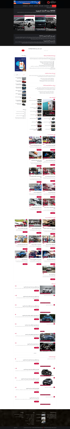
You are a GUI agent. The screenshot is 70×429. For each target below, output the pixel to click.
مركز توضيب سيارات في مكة (50, 244)
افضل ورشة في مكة (41, 5)
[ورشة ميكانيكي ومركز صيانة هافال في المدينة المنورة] (24, 85)
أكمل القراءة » (52, 279)
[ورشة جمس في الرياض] (53, 126)
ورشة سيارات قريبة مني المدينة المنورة (30, 423)
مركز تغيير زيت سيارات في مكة (36, 244)
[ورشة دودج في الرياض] (40, 104)
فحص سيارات (33, 419)
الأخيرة (24, 74)
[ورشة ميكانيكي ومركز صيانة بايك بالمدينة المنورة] (19, 23)
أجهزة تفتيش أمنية (36, 5)
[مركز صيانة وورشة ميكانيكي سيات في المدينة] (24, 91)
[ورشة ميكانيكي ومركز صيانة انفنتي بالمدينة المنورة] (51, 23)
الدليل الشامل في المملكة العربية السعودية (18, 414)
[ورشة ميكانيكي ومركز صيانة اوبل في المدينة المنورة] (24, 101)
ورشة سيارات (26, 420)
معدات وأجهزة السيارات (25, 5)
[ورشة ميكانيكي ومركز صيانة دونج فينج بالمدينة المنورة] (40, 23)
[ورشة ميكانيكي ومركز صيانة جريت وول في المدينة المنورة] (29, 23)
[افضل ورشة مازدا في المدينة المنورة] (53, 118)
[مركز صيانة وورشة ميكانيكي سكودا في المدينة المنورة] (24, 88)
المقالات (50, 5)
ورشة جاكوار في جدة (38, 420)
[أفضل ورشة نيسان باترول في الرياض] (53, 122)
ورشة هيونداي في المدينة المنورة (33, 100)
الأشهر (17, 74)
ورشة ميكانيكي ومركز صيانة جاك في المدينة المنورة (31, 296)
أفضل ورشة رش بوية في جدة (50, 145)
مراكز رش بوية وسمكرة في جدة (50, 176)
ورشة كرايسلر (32, 424)
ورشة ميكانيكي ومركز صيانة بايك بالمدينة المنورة (20, 117)
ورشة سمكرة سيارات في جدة (50, 160)
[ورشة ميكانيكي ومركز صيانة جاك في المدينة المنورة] (24, 81)
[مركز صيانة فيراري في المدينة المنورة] (24, 98)
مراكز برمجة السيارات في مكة (36, 228)
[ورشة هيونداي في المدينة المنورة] (40, 100)
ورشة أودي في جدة (39, 417)
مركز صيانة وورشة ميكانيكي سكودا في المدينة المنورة (30, 315)
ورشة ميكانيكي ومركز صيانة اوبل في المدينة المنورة (31, 359)
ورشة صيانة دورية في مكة (51, 259)
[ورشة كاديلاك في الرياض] (40, 126)
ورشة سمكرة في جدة (51, 192)
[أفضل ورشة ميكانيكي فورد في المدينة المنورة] (40, 129)
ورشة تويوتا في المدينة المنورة (33, 118)
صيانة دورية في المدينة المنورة (34, 397)
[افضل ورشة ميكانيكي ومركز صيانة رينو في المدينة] (24, 104)
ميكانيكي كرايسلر (32, 420)
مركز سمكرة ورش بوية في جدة (37, 207)
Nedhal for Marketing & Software (36, 427)
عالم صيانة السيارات (31, 5)
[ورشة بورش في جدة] (43, 415)
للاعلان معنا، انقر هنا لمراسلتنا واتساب (27, 427)
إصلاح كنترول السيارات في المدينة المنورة (32, 388)
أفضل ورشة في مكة (27, 414)
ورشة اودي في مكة (52, 274)
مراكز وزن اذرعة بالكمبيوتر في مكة (36, 259)
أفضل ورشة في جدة (46, 5)
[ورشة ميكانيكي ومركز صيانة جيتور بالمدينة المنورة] (24, 78)
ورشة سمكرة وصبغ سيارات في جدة (36, 145)
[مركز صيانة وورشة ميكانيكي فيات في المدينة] (24, 94)
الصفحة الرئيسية (54, 5)
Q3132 (45, 427)
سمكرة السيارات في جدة (38, 192)
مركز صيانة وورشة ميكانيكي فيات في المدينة (32, 334)
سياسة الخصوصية (15, 427)
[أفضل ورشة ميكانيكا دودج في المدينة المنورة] (40, 107)
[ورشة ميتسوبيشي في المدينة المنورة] (40, 111)
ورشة (29, 420)
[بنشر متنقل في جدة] (49, 107)
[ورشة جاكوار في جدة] (43, 421)
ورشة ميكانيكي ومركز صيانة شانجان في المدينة (20, 118)
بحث (23, 50)
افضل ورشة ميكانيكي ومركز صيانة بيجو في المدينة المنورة (30, 378)
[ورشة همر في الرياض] (40, 122)
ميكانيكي (29, 419)
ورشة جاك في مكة (25, 259)
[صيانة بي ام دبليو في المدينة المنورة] (40, 115)
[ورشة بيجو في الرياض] (53, 129)
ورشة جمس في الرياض (48, 125)
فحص (27, 418)
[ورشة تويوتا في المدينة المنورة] (40, 118)
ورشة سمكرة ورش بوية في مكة (23, 244)
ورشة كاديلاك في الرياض (34, 125)
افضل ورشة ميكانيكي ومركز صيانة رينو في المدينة (31, 369)
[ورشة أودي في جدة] (43, 418)
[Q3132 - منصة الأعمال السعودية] (51, 2)
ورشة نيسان (29, 424)
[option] (51, 23)
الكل (30, 97)
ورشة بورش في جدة (38, 414)
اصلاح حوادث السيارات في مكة (23, 228)
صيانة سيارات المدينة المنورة (31, 418)
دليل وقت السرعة (21, 415)
